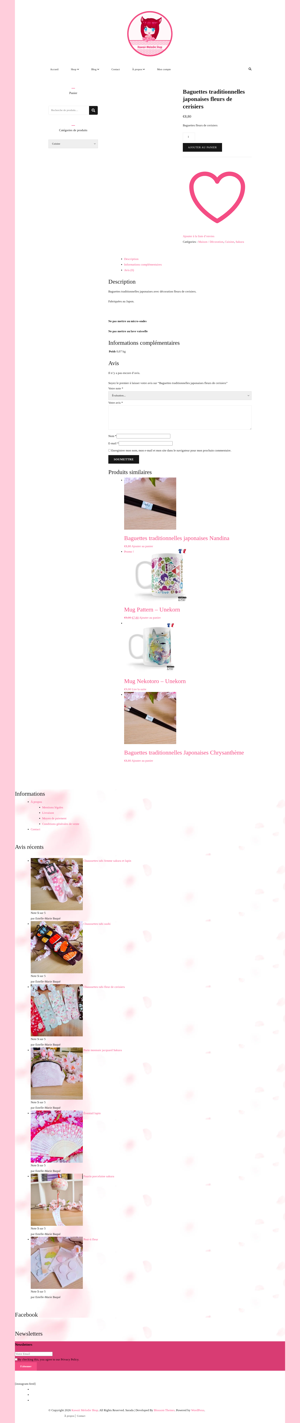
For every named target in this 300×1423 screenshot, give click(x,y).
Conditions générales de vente (60, 824)
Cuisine (229, 241)
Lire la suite (139, 689)
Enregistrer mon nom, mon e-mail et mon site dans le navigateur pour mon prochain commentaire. (171, 450)
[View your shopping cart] (243, 69)
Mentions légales (52, 807)
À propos (137, 69)
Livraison (48, 812)
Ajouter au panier (202, 147)
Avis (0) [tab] (129, 270)
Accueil (54, 69)
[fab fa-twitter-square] (238, 69)
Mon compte (164, 69)
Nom (112, 436)
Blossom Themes (164, 1410)
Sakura (240, 241)
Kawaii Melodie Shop (85, 1410)
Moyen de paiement (54, 818)
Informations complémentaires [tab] (143, 264)
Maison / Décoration (210, 241)
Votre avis (115, 402)
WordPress (197, 1410)
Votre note (115, 388)
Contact (115, 69)
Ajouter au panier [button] (142, 546)
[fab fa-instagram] (233, 69)
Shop (73, 69)
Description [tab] (131, 259)
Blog (94, 69)
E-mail (113, 443)
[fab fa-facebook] (228, 69)
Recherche (93, 110)
